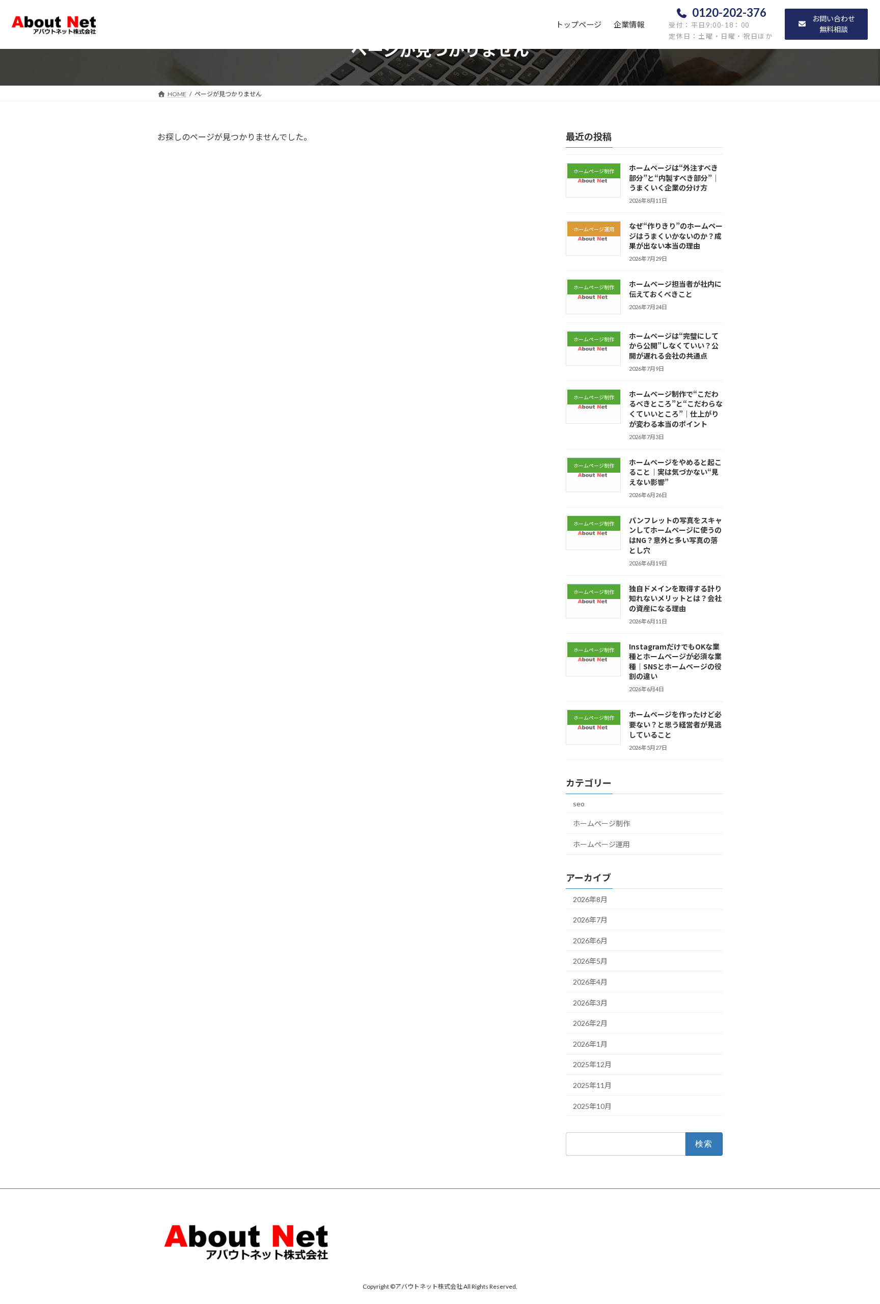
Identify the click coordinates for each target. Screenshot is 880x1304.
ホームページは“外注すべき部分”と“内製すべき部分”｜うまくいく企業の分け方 (674, 177)
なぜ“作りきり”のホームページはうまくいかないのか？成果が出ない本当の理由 (676, 236)
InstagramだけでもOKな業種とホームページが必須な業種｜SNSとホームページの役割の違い (675, 661)
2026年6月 (590, 940)
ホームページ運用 (601, 844)
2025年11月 (592, 1085)
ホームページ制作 (601, 823)
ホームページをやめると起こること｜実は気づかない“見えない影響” (675, 472)
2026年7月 (590, 919)
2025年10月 (592, 1106)
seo (579, 803)
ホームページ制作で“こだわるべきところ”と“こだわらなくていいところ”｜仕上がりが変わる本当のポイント (676, 409)
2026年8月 (590, 899)
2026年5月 (590, 961)
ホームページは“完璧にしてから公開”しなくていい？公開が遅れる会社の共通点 (674, 346)
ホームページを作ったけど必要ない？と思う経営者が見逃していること (675, 724)
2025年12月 (592, 1064)
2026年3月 (590, 1002)
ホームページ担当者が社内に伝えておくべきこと (675, 289)
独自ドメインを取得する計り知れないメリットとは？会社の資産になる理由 (675, 598)
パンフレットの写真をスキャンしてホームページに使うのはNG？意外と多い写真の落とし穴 (675, 535)
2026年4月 (590, 981)
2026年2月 (590, 1023)
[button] (826, 24)
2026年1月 (590, 1044)
